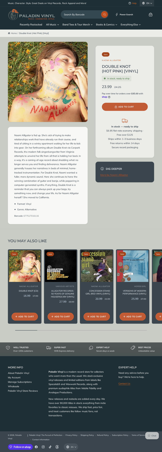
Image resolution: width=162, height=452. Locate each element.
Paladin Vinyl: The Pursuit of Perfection (45, 435)
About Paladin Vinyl (18, 372)
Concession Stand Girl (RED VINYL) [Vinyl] (98, 292)
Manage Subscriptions (20, 381)
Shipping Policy (87, 435)
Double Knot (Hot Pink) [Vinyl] (34, 33)
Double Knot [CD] (28, 291)
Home (14, 33)
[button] (150, 14)
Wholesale (13, 386)
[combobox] (85, 14)
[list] (81, 349)
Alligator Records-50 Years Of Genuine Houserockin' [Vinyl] (62, 294)
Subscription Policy (120, 435)
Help (134, 3)
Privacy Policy (71, 435)
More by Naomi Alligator (114, 174)
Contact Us (124, 383)
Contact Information (41, 439)
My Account (14, 377)
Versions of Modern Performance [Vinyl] (134, 292)
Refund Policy (103, 435)
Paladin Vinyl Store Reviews (23, 390)
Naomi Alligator (111, 60)
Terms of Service (139, 435)
